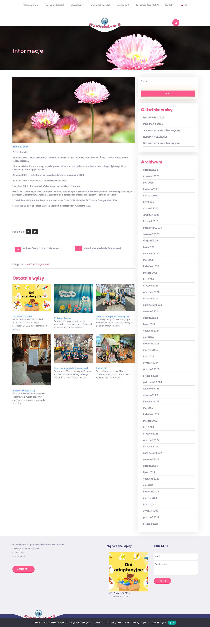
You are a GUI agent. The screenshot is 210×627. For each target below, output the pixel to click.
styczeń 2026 (150, 208)
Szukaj (170, 30)
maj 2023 (148, 408)
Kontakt (169, 5)
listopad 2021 (150, 523)
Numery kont (123, 5)
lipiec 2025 (149, 247)
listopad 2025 (150, 221)
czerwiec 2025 (151, 253)
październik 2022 (152, 453)
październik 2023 (152, 382)
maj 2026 (148, 182)
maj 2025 (148, 260)
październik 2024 (152, 305)
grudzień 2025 (151, 215)
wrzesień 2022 (151, 459)
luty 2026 (148, 202)
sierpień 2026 (150, 169)
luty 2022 (148, 504)
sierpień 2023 (150, 395)
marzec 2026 (150, 195)
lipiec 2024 (149, 324)
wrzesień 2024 (151, 311)
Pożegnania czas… (63, 318)
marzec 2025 (150, 272)
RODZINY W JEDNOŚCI (23, 390)
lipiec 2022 (149, 472)
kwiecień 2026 (151, 189)
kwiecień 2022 (151, 491)
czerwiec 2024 (151, 330)
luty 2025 (148, 279)
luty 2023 (148, 427)
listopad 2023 (150, 375)
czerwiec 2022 (151, 478)
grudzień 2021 (151, 517)
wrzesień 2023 (151, 388)
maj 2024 (148, 337)
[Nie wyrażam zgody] (206, 622)
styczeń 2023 (150, 433)
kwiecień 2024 (151, 343)
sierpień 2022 (150, 466)
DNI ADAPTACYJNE (22, 316)
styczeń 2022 (150, 511)
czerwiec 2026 (151, 176)
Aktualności (31, 264)
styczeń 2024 (150, 363)
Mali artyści (101, 368)
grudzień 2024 (151, 292)
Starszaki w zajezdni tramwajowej (71, 368)
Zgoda (172, 622)
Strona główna (31, 5)
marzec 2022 (150, 498)
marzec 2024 (150, 350)
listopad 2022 (150, 446)
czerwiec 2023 (151, 401)
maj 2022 (148, 485)
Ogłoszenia (43, 264)
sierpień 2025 (150, 240)
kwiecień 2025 (151, 266)
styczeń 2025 (150, 285)
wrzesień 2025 (151, 234)
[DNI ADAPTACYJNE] (128, 571)
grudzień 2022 (151, 440)
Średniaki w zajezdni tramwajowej (112, 316)
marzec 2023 (150, 420)
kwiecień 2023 (151, 414)
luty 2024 (148, 356)
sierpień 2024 (150, 318)
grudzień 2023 (151, 369)
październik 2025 (152, 227)
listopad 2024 (150, 298)
